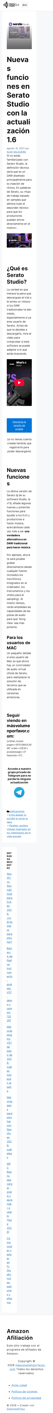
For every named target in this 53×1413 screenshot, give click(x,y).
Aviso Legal (19, 1385)
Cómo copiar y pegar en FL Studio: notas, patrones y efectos (9, 1270)
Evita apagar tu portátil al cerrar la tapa (17, 818)
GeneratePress (16, 1408)
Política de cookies (24, 1391)
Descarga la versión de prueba (19, 425)
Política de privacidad (26, 1397)
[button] (17, 4)
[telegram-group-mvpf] (19, 792)
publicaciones (16, 811)
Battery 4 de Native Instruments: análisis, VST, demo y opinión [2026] (9, 984)
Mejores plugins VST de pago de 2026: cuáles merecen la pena (9, 1059)
